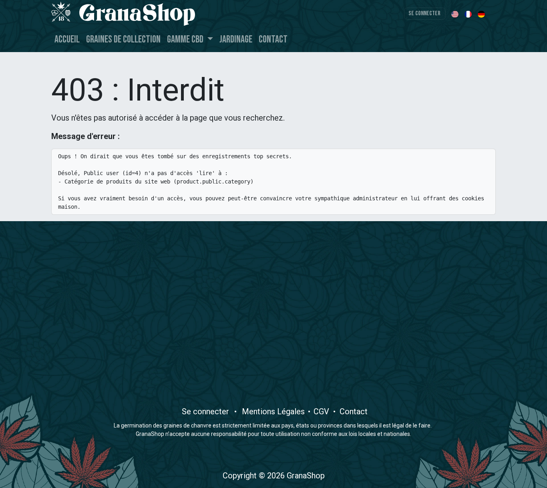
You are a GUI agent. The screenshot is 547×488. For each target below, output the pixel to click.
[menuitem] (455, 13)
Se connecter (424, 13)
